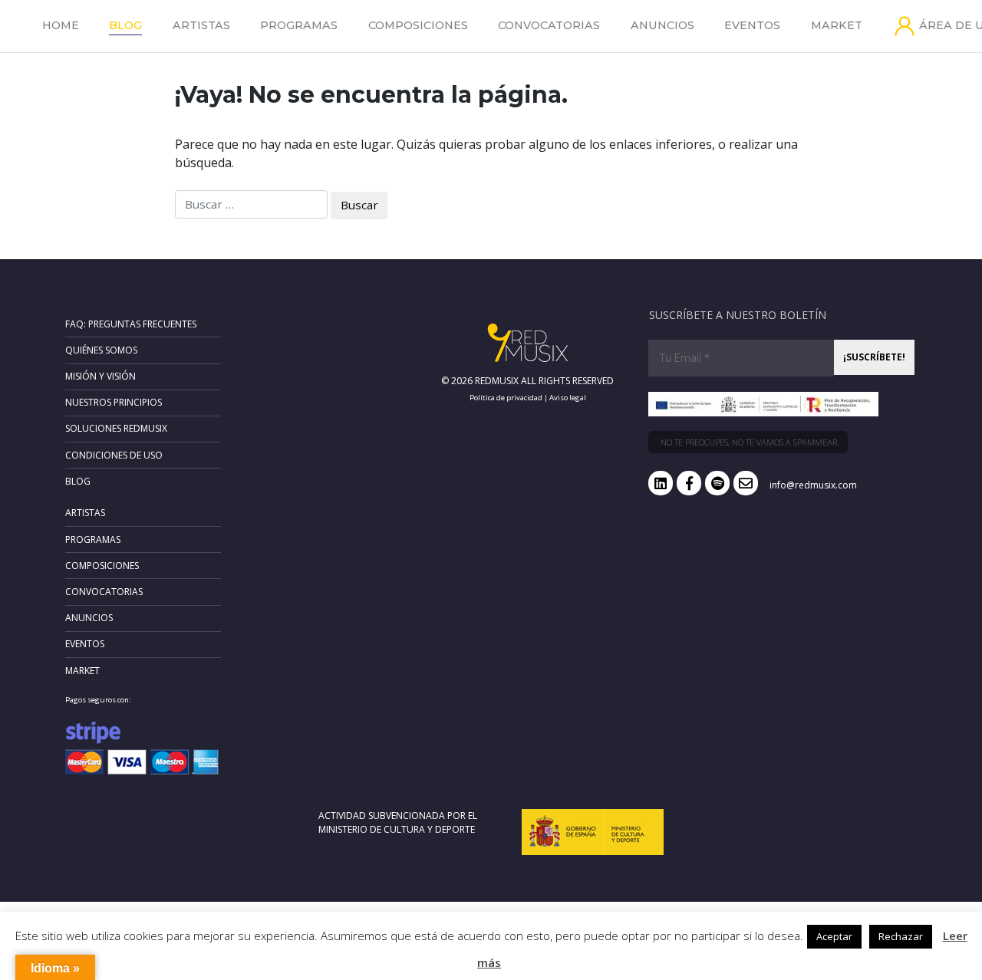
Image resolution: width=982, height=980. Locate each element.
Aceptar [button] (834, 936)
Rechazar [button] (900, 936)
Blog (125, 25)
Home (60, 25)
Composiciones (418, 25)
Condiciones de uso (114, 455)
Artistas (201, 25)
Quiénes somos (101, 350)
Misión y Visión (100, 376)
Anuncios (662, 25)
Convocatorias (549, 25)
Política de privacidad (506, 398)
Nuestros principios (113, 402)
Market (836, 25)
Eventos (752, 25)
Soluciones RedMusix (116, 428)
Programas (299, 25)
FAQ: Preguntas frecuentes (130, 324)
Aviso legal (567, 398)
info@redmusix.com (813, 485)
